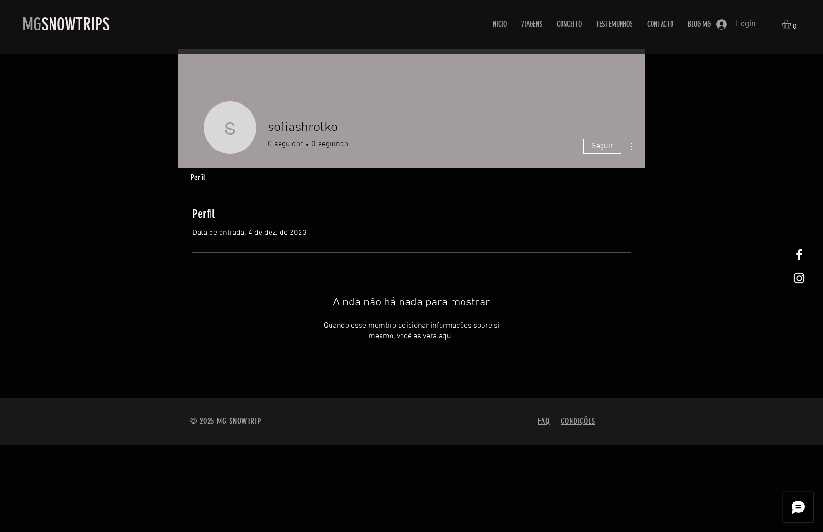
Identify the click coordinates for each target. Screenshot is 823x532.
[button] (792, 24)
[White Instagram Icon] (799, 278)
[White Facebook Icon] (799, 254)
